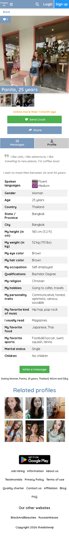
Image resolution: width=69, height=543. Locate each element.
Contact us (34, 488)
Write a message (34, 369)
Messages (17, 144)
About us (52, 471)
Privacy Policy (34, 479)
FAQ (34, 496)
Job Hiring (18, 471)
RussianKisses (48, 517)
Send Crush (37, 119)
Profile (51, 144)
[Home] (4, 4)
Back (6, 12)
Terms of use (55, 479)
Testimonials (13, 479)
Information (35, 471)
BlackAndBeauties (23, 517)
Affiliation (51, 488)
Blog (63, 488)
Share (37, 130)
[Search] (37, 4)
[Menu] (11, 4)
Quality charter (13, 488)
